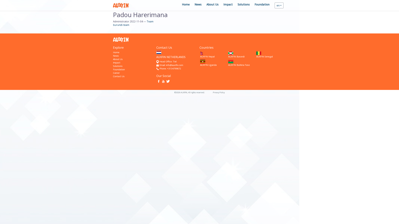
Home (186, 4)
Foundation (262, 4)
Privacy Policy (219, 92)
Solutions (244, 4)
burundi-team (121, 25)
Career (116, 72)
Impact (228, 4)
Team (150, 21)
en (278, 5)
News (198, 4)
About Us (213, 4)
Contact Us (119, 76)
